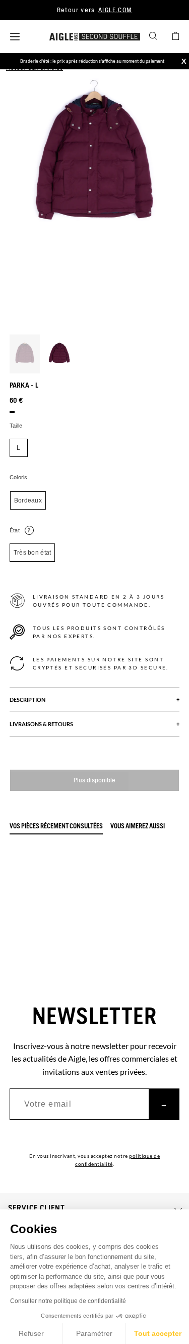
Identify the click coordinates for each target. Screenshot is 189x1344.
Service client (36, 1208)
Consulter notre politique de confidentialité (68, 1301)
